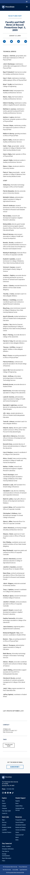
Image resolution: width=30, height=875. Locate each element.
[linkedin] (18, 41)
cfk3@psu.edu (7, 729)
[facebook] (4, 41)
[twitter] (11, 41)
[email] (25, 41)
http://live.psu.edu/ (8, 732)
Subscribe (14, 767)
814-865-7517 (13, 730)
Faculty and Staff (15, 16)
